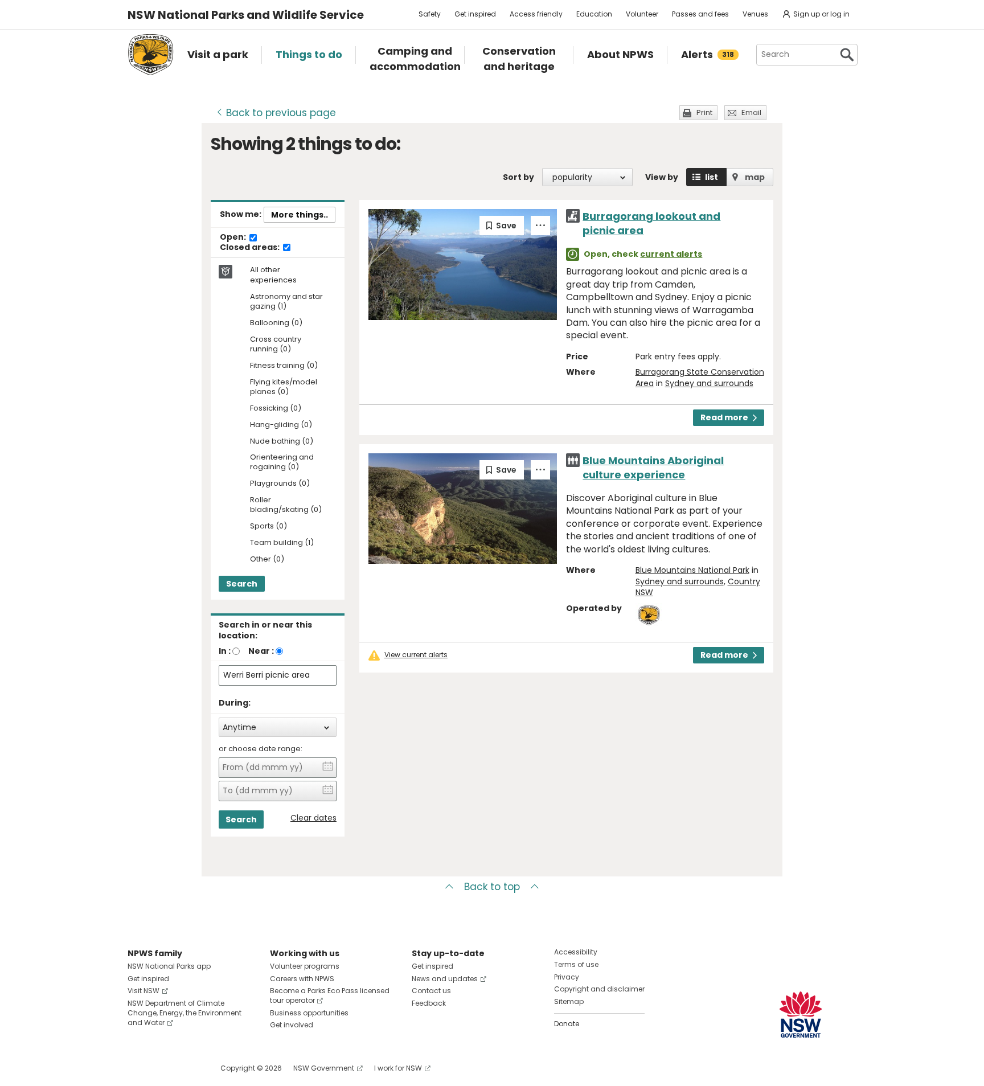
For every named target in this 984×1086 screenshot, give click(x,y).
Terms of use (576, 964)
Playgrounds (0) (280, 484)
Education (594, 14)
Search (241, 583)
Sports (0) (268, 526)
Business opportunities (309, 1013)
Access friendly (536, 14)
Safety (430, 14)
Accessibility (575, 952)
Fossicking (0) (275, 408)
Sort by (518, 177)
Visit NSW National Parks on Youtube (187, 1068)
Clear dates (313, 818)
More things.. (299, 214)
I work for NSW (398, 1068)
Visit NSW (143, 990)
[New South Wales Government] (801, 1014)
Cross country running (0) (275, 344)
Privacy (566, 977)
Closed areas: (250, 248)
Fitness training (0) (284, 366)
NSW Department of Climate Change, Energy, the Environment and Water (184, 1012)
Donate (566, 1023)
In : (225, 651)
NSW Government (323, 1068)
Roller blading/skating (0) (286, 505)
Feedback (429, 1003)
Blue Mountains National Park (692, 570)
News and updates (445, 978)
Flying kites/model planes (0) (283, 387)
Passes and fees (700, 14)
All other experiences (273, 275)
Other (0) (267, 559)
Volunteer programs (304, 966)
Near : (261, 651)
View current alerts (416, 654)
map (755, 177)
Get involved (291, 1025)
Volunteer (642, 14)
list (711, 177)
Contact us (431, 990)
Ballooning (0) (276, 323)
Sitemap (569, 1001)
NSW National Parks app (169, 966)
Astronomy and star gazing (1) (286, 302)
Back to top (492, 887)
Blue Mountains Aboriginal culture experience (653, 467)
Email (751, 112)
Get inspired (475, 14)
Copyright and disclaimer (599, 989)
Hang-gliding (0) (281, 425)
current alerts (671, 254)
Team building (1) (282, 543)
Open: (234, 237)
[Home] (151, 54)
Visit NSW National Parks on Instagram (162, 1068)
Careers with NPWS (302, 978)
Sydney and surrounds (709, 383)
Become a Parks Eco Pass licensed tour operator (330, 995)
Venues (755, 14)
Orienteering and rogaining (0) (282, 462)
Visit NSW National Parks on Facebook (138, 1068)
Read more (724, 417)
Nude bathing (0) (281, 441)
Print (704, 112)
